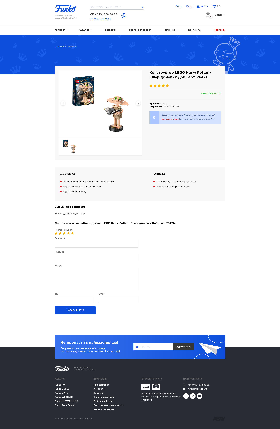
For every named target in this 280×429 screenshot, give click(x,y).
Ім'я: (57, 294)
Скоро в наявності (140, 30)
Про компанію (101, 385)
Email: (102, 294)
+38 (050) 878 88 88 (103, 14)
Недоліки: (60, 252)
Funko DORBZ (62, 389)
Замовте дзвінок (170, 119)
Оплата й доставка (104, 397)
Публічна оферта (103, 401)
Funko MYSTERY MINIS (66, 401)
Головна (60, 30)
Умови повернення (104, 409)
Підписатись (183, 347)
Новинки (110, 30)
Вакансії (98, 393)
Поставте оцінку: (64, 230)
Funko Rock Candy (64, 405)
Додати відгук (75, 310)
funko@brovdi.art (197, 389)
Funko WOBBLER (64, 397)
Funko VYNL (61, 393)
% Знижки (219, 30)
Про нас (170, 30)
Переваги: (60, 238)
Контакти (194, 30)
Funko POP (60, 385)
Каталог (84, 30)
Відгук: (58, 266)
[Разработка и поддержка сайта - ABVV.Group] (218, 419)
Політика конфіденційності (108, 405)
